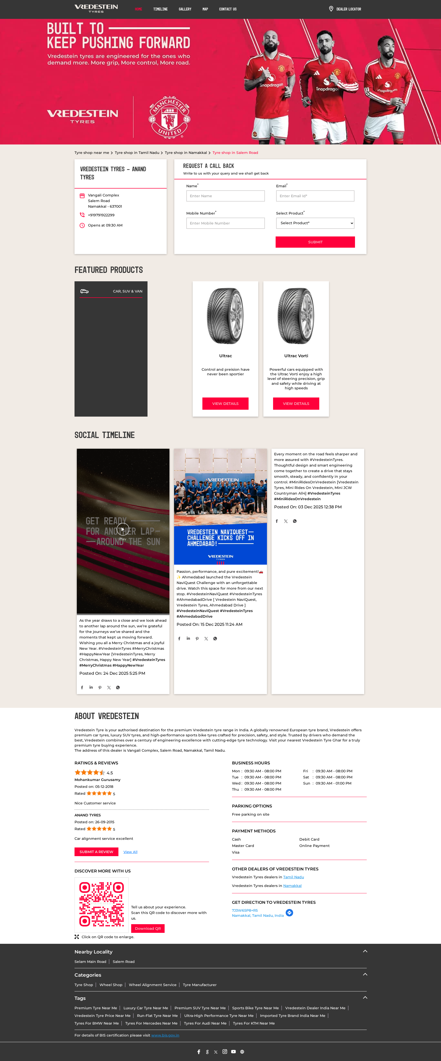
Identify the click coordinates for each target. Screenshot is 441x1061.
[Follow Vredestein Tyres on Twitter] (216, 1051)
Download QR (148, 928)
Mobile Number (201, 213)
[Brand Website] (242, 1051)
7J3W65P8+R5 (245, 910)
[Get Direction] (289, 915)
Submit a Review (96, 852)
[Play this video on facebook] (123, 532)
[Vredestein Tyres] (96, 9)
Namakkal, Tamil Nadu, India (258, 915)
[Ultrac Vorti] (296, 316)
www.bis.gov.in (165, 1035)
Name (192, 185)
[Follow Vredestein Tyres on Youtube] (233, 1051)
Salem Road (124, 961)
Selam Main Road (90, 961)
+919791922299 (101, 215)
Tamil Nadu (293, 877)
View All (131, 852)
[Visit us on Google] (207, 1051)
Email (282, 185)
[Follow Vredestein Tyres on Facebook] (198, 1051)
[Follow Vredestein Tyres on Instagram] (224, 1051)
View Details (225, 403)
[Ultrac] (225, 316)
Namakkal (292, 885)
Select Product (290, 213)
